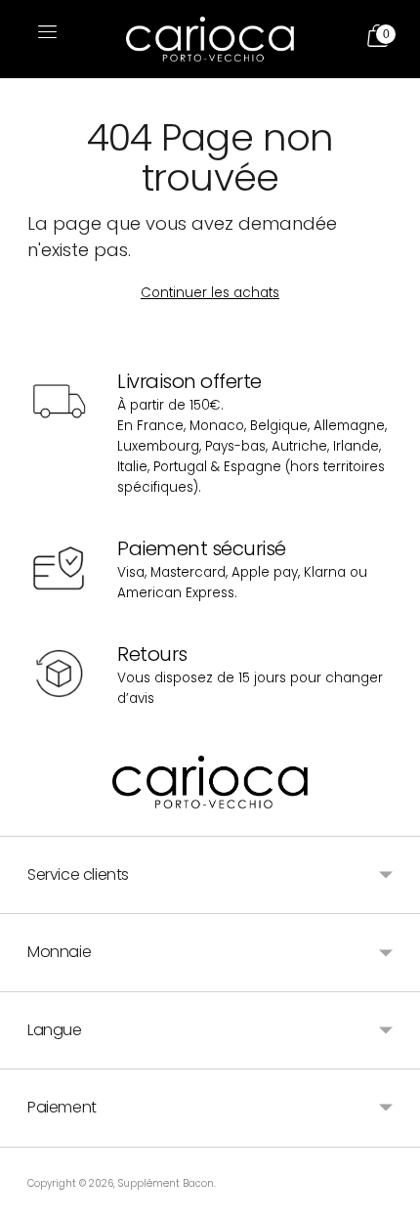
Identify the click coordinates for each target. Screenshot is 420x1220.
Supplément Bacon (166, 1183)
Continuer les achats (210, 292)
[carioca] (210, 40)
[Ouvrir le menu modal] (45, 39)
